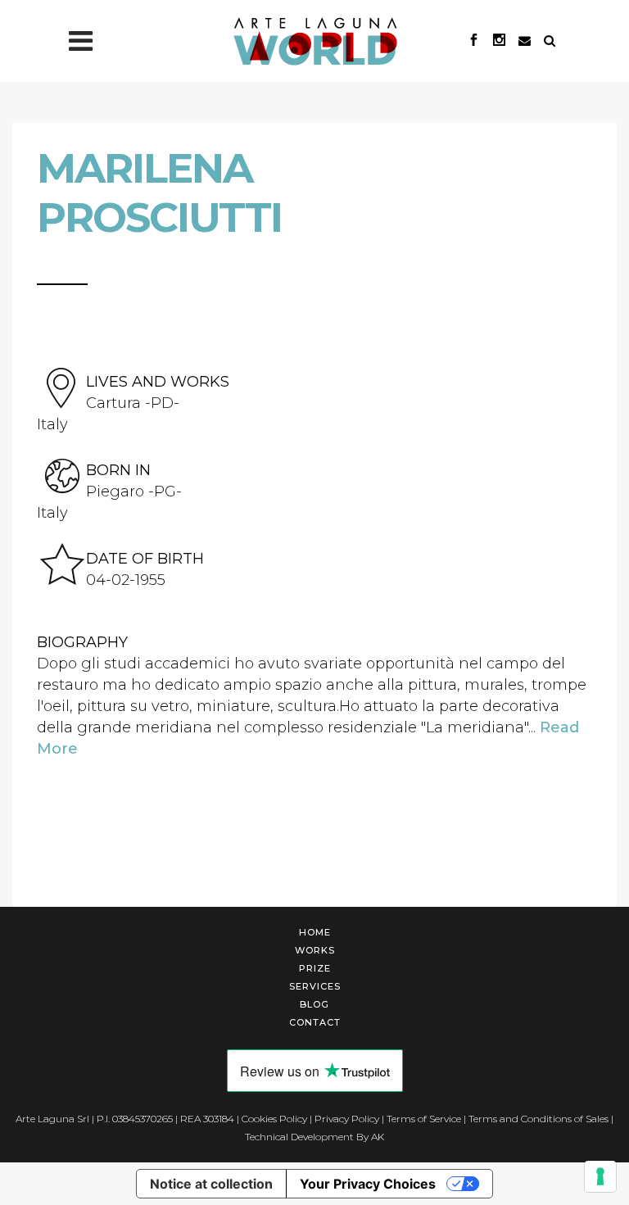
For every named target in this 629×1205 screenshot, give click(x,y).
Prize (315, 968)
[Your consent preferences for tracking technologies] (600, 1176)
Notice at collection (211, 1184)
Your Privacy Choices (368, 1184)
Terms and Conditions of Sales (538, 1118)
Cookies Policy (274, 1118)
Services (315, 986)
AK (377, 1136)
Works (315, 950)
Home (315, 932)
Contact (315, 1022)
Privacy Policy (346, 1118)
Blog (314, 1004)
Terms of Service (424, 1118)
